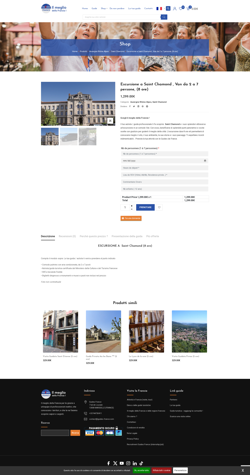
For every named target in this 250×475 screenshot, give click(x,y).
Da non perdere (117, 9)
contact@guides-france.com (101, 419)
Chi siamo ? (132, 416)
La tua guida (134, 9)
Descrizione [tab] (48, 236)
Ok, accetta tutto (141, 470)
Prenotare (145, 207)
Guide (94, 9)
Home (85, 9)
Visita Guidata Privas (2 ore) (185, 356)
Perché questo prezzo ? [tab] (94, 236)
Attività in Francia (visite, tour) (139, 400)
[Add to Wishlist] (159, 207)
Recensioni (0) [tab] (67, 236)
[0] (188, 8)
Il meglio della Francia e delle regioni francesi (146, 411)
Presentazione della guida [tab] (127, 236)
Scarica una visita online (180, 416)
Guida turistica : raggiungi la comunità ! (186, 411)
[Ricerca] (164, 17)
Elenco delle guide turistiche (139, 405)
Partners (173, 400)
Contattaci (131, 422)
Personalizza (180, 470)
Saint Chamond (159, 102)
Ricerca (45, 423)
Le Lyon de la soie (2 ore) (141, 356)
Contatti (148, 9)
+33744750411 (95, 413)
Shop (103, 9)
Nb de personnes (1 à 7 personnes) (140, 148)
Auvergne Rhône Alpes (140, 102)
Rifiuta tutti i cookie (161, 470)
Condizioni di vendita (136, 427)
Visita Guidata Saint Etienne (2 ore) (60, 356)
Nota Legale (132, 433)
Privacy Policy (133, 439)
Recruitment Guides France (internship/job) (145, 444)
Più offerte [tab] (152, 236)
